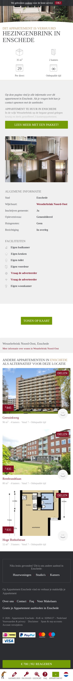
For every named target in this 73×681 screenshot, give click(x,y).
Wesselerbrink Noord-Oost (51, 204)
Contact (21, 601)
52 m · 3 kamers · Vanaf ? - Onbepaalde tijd (24, 544)
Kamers (55, 575)
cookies (28, 3)
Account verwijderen (13, 625)
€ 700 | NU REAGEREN (36, 664)
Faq (31, 601)
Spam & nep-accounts (51, 621)
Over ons (8, 601)
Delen (62, 373)
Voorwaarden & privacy (14, 621)
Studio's (40, 575)
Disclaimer (33, 621)
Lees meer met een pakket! (36, 124)
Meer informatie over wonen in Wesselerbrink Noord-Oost (31, 348)
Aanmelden (14, 678)
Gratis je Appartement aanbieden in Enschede (31, 608)
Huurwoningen (22, 575)
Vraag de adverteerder (24, 273)
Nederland (62, 618)
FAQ (45, 678)
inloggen (26, 678)
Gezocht (37, 678)
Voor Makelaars (47, 601)
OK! (58, 2)
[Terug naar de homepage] (3, 676)
